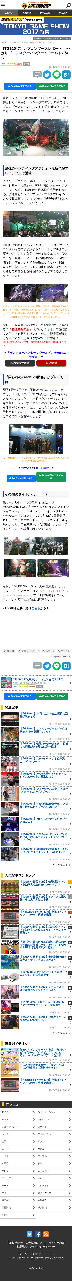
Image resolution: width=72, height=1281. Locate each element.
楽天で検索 (51, 363)
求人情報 (42, 1207)
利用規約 (22, 1246)
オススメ (63, 12)
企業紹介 (42, 1200)
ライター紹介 (56, 1242)
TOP (4, 42)
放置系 (5, 1163)
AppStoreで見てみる (21, 86)
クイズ (5, 1156)
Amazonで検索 (21, 363)
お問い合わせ (15, 1242)
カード (5, 1148)
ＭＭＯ (5, 1170)
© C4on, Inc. (36, 1268)
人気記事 (27, 12)
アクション (43, 1119)
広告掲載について (36, 1242)
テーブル (42, 1156)
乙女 (40, 1141)
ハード (5, 1185)
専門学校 (6, 1200)
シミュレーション (47, 1111)
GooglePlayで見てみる (53, 86)
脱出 (40, 1163)
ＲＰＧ (5, 1111)
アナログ (6, 1178)
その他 (5, 1214)
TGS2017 (11, 650)
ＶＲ (4, 1192)
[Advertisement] (36, 632)
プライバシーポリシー (42, 1246)
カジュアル (43, 1170)
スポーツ (42, 1126)
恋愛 (4, 1141)
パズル (5, 1119)
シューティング (9, 1126)
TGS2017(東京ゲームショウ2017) (39, 42)
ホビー (41, 1178)
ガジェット (43, 1185)
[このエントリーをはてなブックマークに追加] (66, 77)
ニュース (9, 12)
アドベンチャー (45, 1133)
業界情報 (6, 1207)
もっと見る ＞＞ (61, 864)
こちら (48, 329)
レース (5, 1133)
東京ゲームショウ (30, 650)
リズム (41, 1148)
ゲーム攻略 (45, 12)
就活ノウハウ (44, 1192)
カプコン (50, 650)
